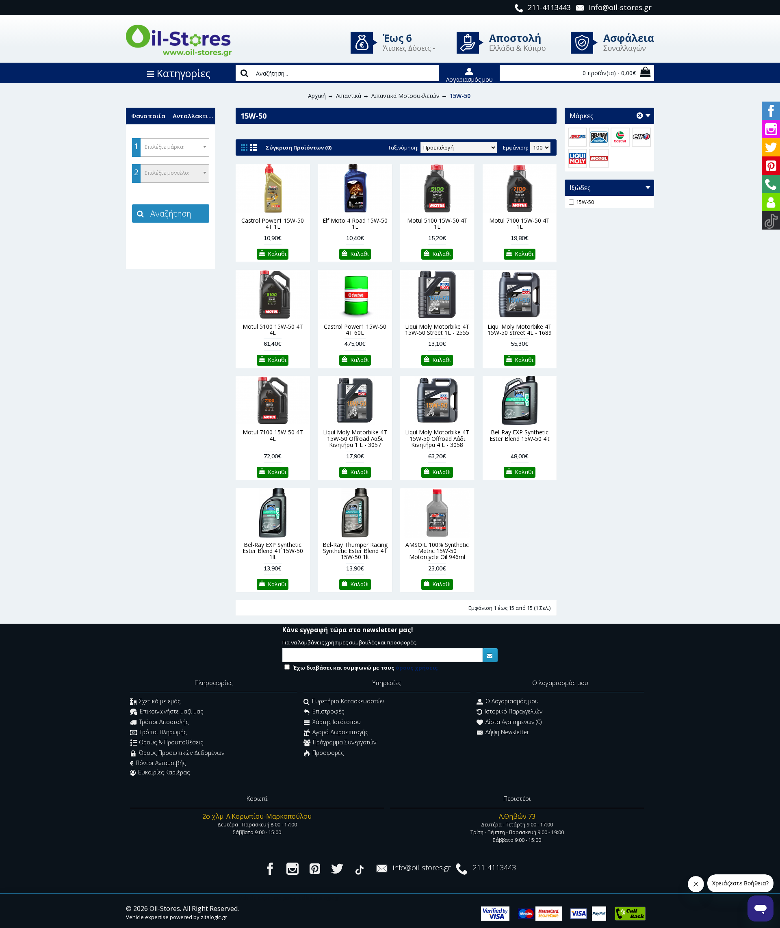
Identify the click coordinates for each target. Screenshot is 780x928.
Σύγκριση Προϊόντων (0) (299, 147)
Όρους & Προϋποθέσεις (171, 742)
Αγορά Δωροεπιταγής (340, 732)
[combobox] (170, 147)
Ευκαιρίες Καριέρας (164, 772)
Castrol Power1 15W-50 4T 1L (272, 223)
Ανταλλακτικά (194, 116)
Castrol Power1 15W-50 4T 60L (355, 329)
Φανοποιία (148, 116)
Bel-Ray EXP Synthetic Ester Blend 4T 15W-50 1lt (273, 551)
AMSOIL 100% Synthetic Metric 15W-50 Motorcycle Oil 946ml (437, 551)
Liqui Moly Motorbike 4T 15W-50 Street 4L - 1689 (520, 329)
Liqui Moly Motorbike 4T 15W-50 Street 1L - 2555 (437, 329)
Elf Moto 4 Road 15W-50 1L (355, 223)
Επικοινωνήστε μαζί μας (171, 712)
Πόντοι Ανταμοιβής (161, 763)
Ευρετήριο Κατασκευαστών (348, 701)
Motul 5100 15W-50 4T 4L (273, 329)
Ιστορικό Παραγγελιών (513, 712)
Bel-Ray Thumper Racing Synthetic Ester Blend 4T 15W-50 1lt (355, 551)
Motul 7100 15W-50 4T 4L (273, 435)
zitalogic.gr (214, 917)
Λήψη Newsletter (507, 732)
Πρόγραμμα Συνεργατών (344, 742)
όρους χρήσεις (417, 667)
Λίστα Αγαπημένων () (513, 722)
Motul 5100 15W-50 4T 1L (437, 223)
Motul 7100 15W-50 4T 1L (519, 223)
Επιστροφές (328, 712)
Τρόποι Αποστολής (163, 722)
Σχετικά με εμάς (159, 701)
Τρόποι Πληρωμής (162, 732)
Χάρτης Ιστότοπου (336, 722)
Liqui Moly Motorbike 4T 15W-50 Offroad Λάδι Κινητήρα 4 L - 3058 (437, 438)
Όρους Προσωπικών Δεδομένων (181, 753)
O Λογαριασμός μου (512, 701)
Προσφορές (328, 753)
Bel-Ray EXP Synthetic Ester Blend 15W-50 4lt (520, 435)
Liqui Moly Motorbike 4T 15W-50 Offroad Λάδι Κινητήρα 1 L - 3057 (355, 438)
